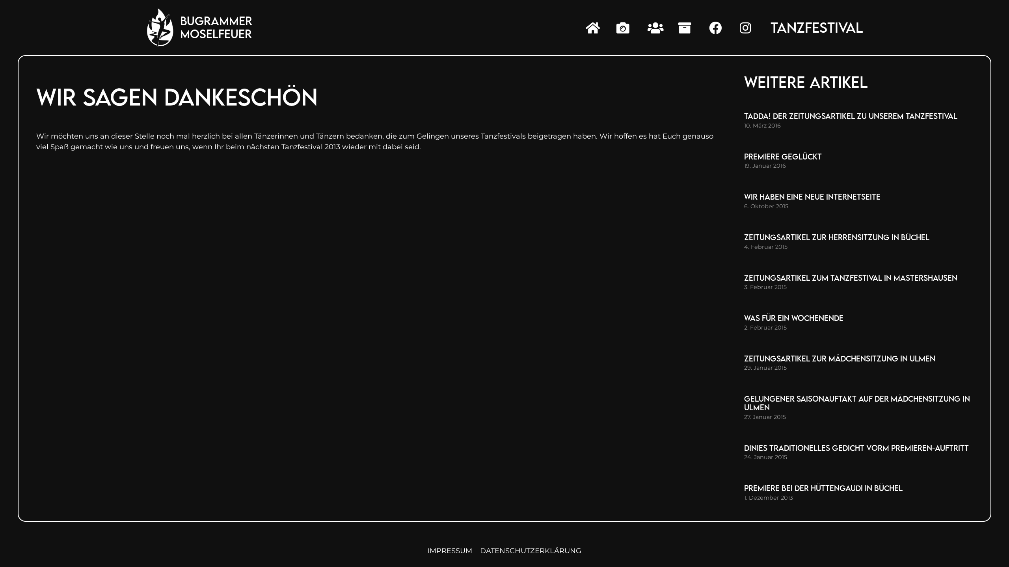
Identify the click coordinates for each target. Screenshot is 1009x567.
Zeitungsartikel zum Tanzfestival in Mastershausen (850, 277)
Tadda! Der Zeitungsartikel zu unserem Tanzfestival (850, 115)
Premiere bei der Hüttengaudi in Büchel (823, 488)
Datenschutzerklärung (530, 551)
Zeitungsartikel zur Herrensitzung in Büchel (836, 237)
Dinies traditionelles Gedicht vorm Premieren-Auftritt (856, 447)
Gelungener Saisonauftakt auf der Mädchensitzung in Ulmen (857, 403)
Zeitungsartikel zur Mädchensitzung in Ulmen (839, 358)
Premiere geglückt (783, 156)
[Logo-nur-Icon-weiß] (160, 27)
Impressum (450, 551)
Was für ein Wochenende (793, 317)
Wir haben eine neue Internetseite (812, 196)
